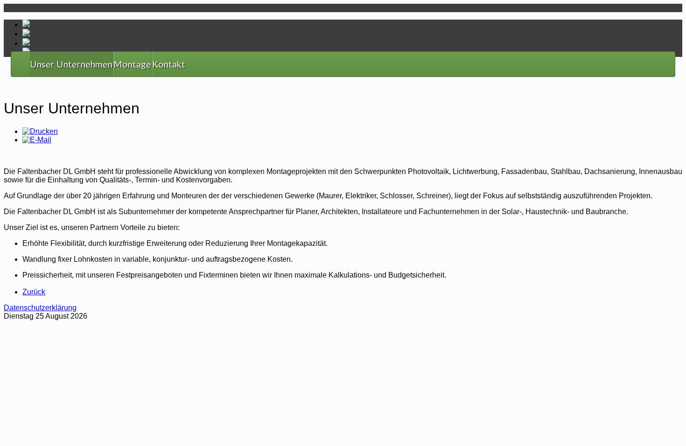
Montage (132, 64)
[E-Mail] (36, 140)
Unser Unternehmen (71, 64)
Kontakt (168, 64)
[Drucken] (40, 131)
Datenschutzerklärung (40, 308)
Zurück (33, 292)
